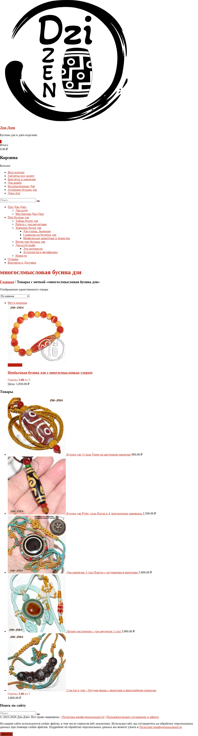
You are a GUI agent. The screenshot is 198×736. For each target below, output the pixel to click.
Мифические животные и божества (46, 238)
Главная (7, 282)
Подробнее (15, 365)
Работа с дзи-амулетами (31, 224)
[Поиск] (38, 201)
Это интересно (33, 248)
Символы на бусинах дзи (39, 234)
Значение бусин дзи (28, 227)
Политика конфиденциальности (83, 717)
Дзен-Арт (14, 193)
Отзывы (13, 259)
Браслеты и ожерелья (22, 179)
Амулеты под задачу (21, 175)
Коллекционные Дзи (21, 186)
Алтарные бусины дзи (22, 189)
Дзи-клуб (21, 210)
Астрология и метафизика (40, 252)
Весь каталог (16, 172)
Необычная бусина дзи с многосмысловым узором (50, 373)
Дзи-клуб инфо (25, 245)
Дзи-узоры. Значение (37, 231)
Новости (21, 255)
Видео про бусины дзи (30, 241)
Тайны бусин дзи (26, 220)
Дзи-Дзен (7, 128)
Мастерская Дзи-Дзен (29, 214)
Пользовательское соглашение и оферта (133, 717)
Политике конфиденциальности (160, 727)
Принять (6, 734)
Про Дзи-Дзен (17, 207)
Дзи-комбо (15, 182)
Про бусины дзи (18, 217)
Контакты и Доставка (22, 262)
